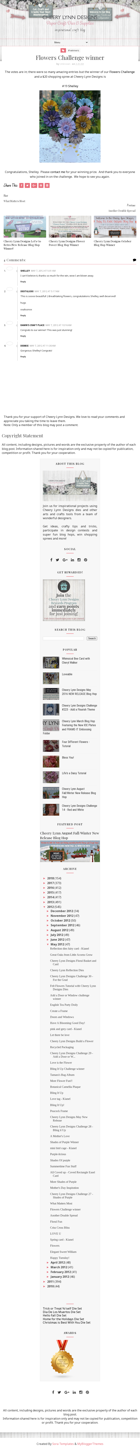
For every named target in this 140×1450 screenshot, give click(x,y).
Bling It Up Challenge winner (67, 1068)
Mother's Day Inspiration (64, 1187)
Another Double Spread (64, 1215)
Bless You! (68, 757)
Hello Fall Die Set (54, 1315)
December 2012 (62, 911)
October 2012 (61, 920)
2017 (51, 883)
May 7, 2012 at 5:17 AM (47, 291)
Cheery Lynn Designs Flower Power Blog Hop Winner (67, 243)
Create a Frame (59, 1011)
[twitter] (57, 560)
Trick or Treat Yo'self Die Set (62, 1308)
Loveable (67, 674)
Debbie (24, 345)
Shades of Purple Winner (64, 1142)
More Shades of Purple (63, 1181)
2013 (51, 902)
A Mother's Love (60, 1136)
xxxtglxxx (27, 291)
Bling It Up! (57, 1105)
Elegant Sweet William (63, 1251)
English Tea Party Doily (64, 1004)
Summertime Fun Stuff (63, 1166)
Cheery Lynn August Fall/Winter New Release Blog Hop (79, 793)
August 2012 (60, 930)
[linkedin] (72, 560)
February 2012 (61, 1272)
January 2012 (60, 1277)
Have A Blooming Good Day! (67, 1023)
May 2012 (58, 944)
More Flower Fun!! (61, 1080)
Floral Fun (56, 1221)
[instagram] (79, 560)
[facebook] (51, 560)
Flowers (54, 1245)
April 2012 (58, 1262)
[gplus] (65, 560)
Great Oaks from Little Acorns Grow (71, 954)
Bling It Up (56, 1092)
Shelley (73, 86)
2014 (51, 897)
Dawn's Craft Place (32, 325)
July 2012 (57, 935)
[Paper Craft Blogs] (62, 1359)
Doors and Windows (62, 1017)
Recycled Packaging (62, 1047)
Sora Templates (63, 1444)
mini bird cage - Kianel (63, 1148)
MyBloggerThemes (90, 1444)
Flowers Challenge (122, 72)
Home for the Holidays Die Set (63, 1319)
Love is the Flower (61, 1062)
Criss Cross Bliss (60, 1227)
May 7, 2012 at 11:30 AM (43, 345)
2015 (51, 892)
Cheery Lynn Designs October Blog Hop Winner (112, 243)
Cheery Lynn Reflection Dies (67, 970)
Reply (23, 281)
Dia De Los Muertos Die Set (62, 1312)
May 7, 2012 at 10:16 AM (58, 325)
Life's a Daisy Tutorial (74, 773)
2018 (51, 878)
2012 (51, 907)
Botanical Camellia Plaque (65, 1086)
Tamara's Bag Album (62, 1074)
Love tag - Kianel (60, 1098)
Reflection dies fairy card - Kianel (69, 948)
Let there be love (59, 1035)
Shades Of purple (60, 1160)
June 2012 (58, 940)
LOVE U (55, 1233)
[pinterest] (85, 560)
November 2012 (62, 916)
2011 (51, 1282)
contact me (57, 172)
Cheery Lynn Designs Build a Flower (71, 1041)
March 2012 (59, 1267)
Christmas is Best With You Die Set (66, 1322)
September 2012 (63, 925)
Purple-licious (58, 1154)
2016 (51, 888)
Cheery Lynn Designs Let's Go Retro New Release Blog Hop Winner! (22, 244)
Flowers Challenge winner (65, 1209)
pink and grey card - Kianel (66, 1029)
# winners (73, 50)
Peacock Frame (59, 1111)
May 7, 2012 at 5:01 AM (43, 270)
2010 (51, 1286)
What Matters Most (61, 1203)
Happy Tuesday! (59, 1257)
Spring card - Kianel (61, 1239)
